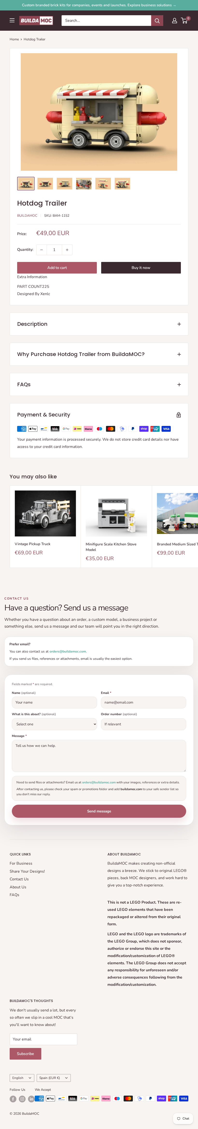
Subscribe (25, 1053)
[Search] (157, 20)
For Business (21, 863)
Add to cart (57, 267)
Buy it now (141, 267)
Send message (99, 811)
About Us (18, 887)
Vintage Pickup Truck (32, 544)
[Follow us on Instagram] (22, 1099)
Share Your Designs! (27, 871)
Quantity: (25, 249)
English (17, 1078)
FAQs (14, 895)
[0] (184, 20)
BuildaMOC (27, 215)
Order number (119, 714)
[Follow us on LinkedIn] (31, 1099)
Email (106, 693)
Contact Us (19, 879)
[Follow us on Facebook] (13, 1099)
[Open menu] (12, 20)
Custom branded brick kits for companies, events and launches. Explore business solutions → (99, 5)
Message (19, 736)
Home (14, 39)
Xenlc (45, 294)
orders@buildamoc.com (68, 651)
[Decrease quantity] (41, 250)
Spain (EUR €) (49, 1078)
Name (24, 693)
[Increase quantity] (67, 250)
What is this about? (34, 714)
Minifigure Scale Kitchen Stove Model (111, 547)
